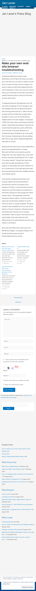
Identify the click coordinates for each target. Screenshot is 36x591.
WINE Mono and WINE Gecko (10, 466)
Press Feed (11, 462)
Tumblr (28, 6)
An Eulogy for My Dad (8, 497)
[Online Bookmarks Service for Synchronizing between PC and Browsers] (9, 278)
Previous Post (18, 297)
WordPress (13, 6)
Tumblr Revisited (6, 522)
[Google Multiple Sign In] (24, 255)
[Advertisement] (18, 37)
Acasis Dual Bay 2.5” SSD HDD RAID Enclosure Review (17, 504)
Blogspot (20, 6)
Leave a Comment (7, 73)
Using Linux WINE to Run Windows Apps (13, 469)
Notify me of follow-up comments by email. (17, 380)
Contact (5, 8)
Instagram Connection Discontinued (12, 529)
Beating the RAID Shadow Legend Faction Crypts (15, 499)
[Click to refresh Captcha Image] (12, 367)
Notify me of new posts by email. (14, 384)
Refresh (5, 370)
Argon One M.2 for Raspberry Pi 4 (11, 479)
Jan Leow (8, 3)
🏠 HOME (5, 6)
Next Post (18, 302)
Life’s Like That (6, 494)
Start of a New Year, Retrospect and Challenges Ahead (17, 524)
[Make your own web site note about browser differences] (9, 255)
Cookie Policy (6, 583)
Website (15, 73)
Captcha (5, 375)
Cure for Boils (6, 454)
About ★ (12, 8)
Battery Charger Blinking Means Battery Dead (14, 456)
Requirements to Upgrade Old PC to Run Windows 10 (16, 509)
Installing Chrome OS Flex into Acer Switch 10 (14, 481)
